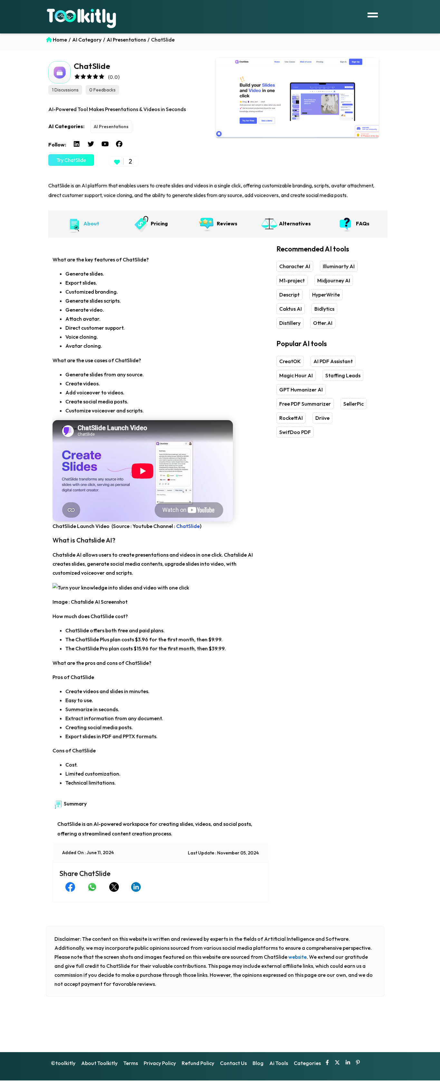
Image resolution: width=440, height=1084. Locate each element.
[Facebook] (327, 1063)
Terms (130, 1063)
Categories (307, 1063)
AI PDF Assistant (333, 361)
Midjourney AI (333, 280)
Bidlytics (324, 309)
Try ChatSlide (71, 160)
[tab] (82, 224)
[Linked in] (348, 1063)
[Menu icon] (373, 14)
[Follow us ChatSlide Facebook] (119, 144)
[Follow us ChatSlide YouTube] (105, 144)
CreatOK (290, 361)
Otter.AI (322, 323)
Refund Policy (198, 1063)
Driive (322, 418)
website (297, 957)
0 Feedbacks (102, 90)
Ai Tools (278, 1063)
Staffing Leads (342, 375)
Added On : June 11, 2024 (88, 852)
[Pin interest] (358, 1063)
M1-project (292, 280)
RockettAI (291, 418)
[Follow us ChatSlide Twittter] (90, 144)
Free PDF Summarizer (305, 404)
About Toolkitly (99, 1063)
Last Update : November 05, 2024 (223, 853)
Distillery (290, 323)
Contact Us (233, 1063)
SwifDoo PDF (295, 432)
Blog (258, 1063)
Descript (289, 294)
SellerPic (353, 404)
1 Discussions (65, 90)
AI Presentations (111, 126)
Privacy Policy (160, 1063)
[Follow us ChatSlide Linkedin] (76, 144)
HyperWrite (326, 294)
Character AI (294, 266)
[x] (337, 1063)
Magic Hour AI (296, 375)
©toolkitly (63, 1063)
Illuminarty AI (339, 266)
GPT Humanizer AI (301, 389)
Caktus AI (290, 309)
